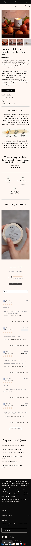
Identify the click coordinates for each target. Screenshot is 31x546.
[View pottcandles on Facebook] (9, 537)
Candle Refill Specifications (9, 98)
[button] (25, 6)
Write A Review (15, 284)
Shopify (19, 541)
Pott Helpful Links (7, 515)
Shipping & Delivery (7, 101)
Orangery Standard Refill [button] (16, 315)
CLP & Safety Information (9, 104)
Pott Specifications (7, 95)
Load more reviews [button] (15, 428)
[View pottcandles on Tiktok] (6, 537)
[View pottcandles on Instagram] (3, 537)
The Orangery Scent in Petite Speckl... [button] (18, 339)
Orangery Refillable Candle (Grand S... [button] (18, 366)
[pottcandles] (15, 6)
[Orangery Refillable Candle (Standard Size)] (5, 42)
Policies (4, 510)
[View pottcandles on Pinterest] (13, 537)
